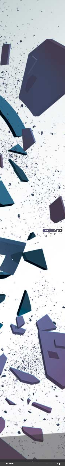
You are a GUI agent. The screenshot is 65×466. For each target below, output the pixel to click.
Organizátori (46, 463)
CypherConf (10, 463)
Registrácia (56, 463)
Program (33, 463)
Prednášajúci (39, 463)
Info (29, 463)
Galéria (51, 463)
